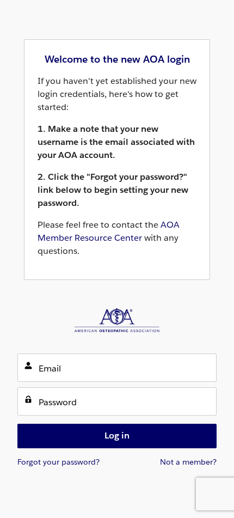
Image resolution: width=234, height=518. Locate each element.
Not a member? (188, 462)
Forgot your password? (58, 462)
